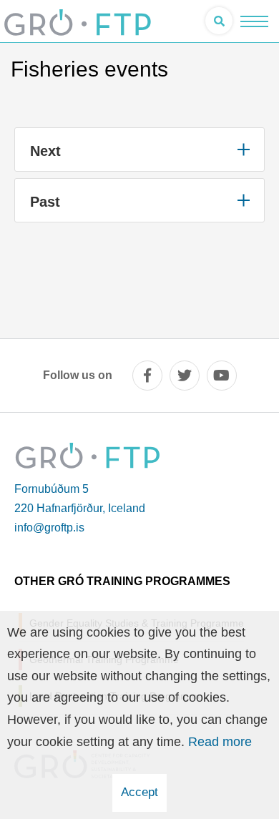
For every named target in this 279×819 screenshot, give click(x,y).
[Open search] (218, 20)
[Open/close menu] (254, 21)
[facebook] (147, 376)
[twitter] (185, 376)
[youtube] (222, 376)
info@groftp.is (49, 527)
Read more (220, 742)
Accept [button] (139, 792)
